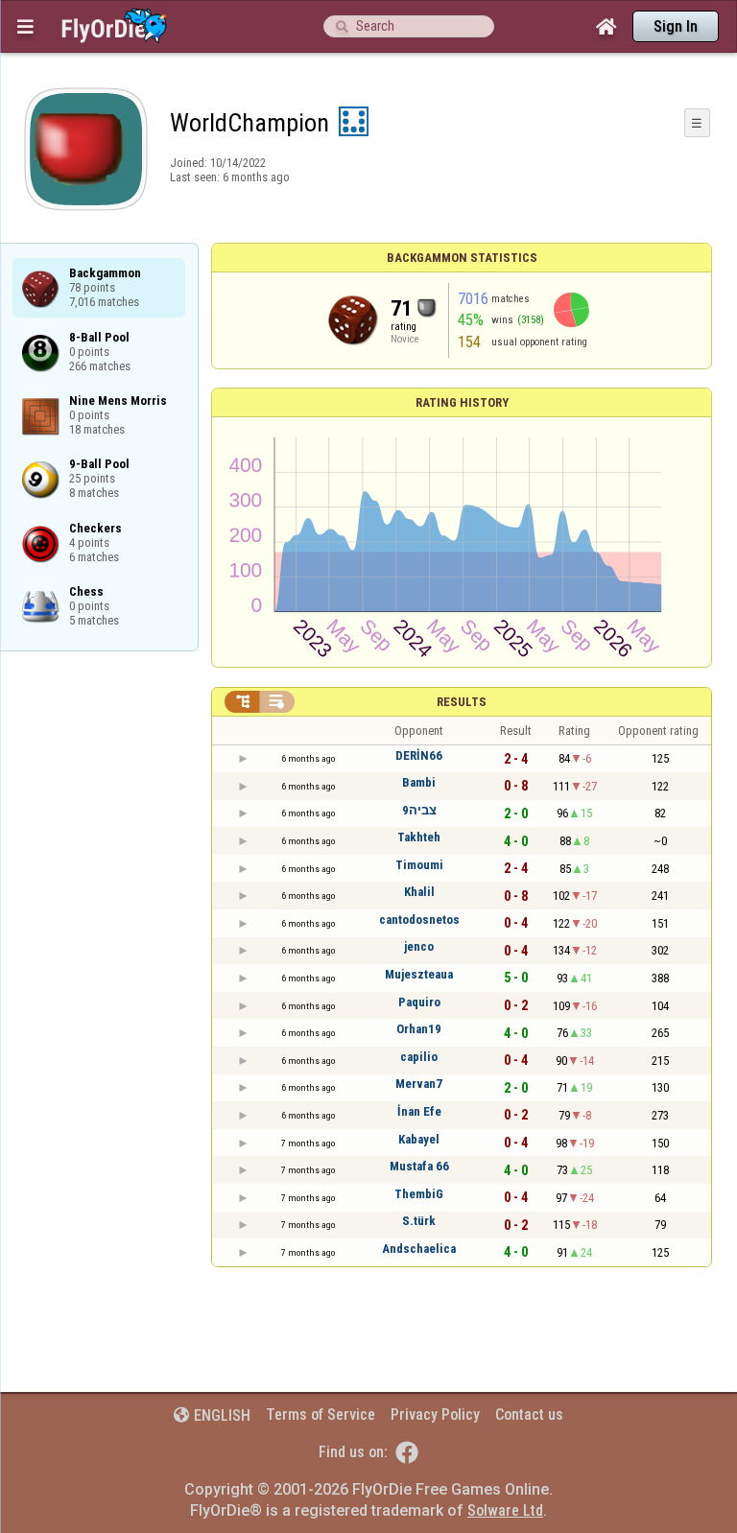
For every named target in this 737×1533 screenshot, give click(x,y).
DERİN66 (418, 755)
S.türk (419, 1221)
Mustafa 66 (419, 1166)
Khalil (419, 891)
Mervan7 (418, 1083)
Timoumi (419, 865)
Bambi (419, 782)
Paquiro (419, 1002)
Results (462, 702)
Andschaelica (419, 1248)
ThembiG (418, 1194)
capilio (419, 1057)
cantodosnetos (419, 919)
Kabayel (419, 1139)
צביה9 (419, 810)
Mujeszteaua (419, 974)
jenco (419, 946)
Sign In (676, 26)
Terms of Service (320, 1414)
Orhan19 (418, 1029)
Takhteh (418, 837)
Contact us (529, 1414)
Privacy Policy (435, 1414)
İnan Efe (419, 1111)
